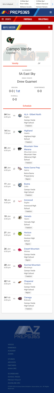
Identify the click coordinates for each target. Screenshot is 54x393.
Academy (12, 351)
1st (18, 91)
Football (28, 19)
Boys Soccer (9, 27)
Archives (12, 362)
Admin (10, 354)
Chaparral (28, 282)
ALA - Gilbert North (32, 115)
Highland (28, 131)
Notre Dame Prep (32, 168)
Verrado (27, 217)
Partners (12, 365)
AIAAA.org (12, 368)
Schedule (27, 106)
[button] (52, 4)
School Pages (14, 377)
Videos (11, 345)
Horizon (27, 233)
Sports (8, 19)
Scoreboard (13, 374)
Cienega (28, 298)
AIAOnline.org (14, 383)
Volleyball (43, 19)
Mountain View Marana (31, 149)
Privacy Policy (14, 380)
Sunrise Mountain (32, 266)
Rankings (12, 348)
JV (39, 63)
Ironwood (28, 201)
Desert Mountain (31, 250)
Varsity (15, 63)
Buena (27, 185)
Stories (11, 359)
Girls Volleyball (8, 4)
